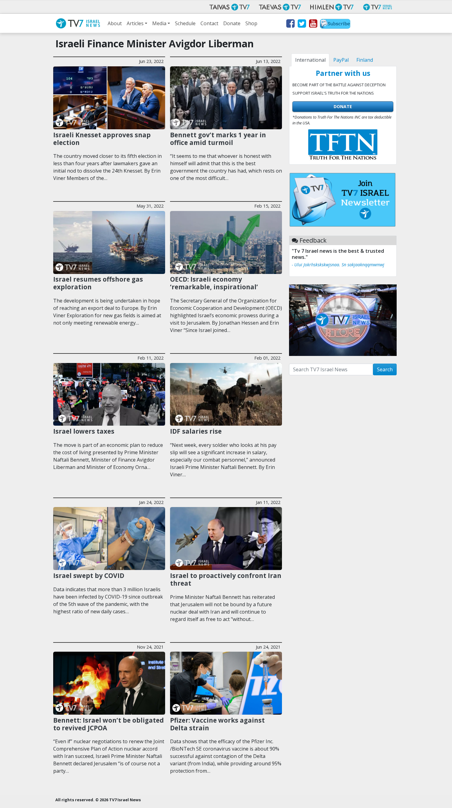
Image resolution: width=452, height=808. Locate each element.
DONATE (343, 106)
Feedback (313, 240)
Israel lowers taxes (83, 431)
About (115, 23)
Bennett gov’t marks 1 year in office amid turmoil (218, 139)
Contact (209, 23)
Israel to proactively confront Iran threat (225, 579)
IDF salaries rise (196, 431)
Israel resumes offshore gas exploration (98, 283)
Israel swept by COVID (88, 575)
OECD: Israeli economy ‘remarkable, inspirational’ (214, 283)
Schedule (185, 23)
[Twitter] (301, 24)
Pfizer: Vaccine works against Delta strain (217, 724)
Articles (135, 23)
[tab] (310, 59)
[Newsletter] (335, 24)
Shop (251, 23)
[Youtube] (313, 24)
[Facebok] (290, 24)
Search (385, 369)
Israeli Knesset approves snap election (102, 139)
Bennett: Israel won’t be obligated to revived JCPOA (108, 724)
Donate (231, 23)
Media (159, 23)
